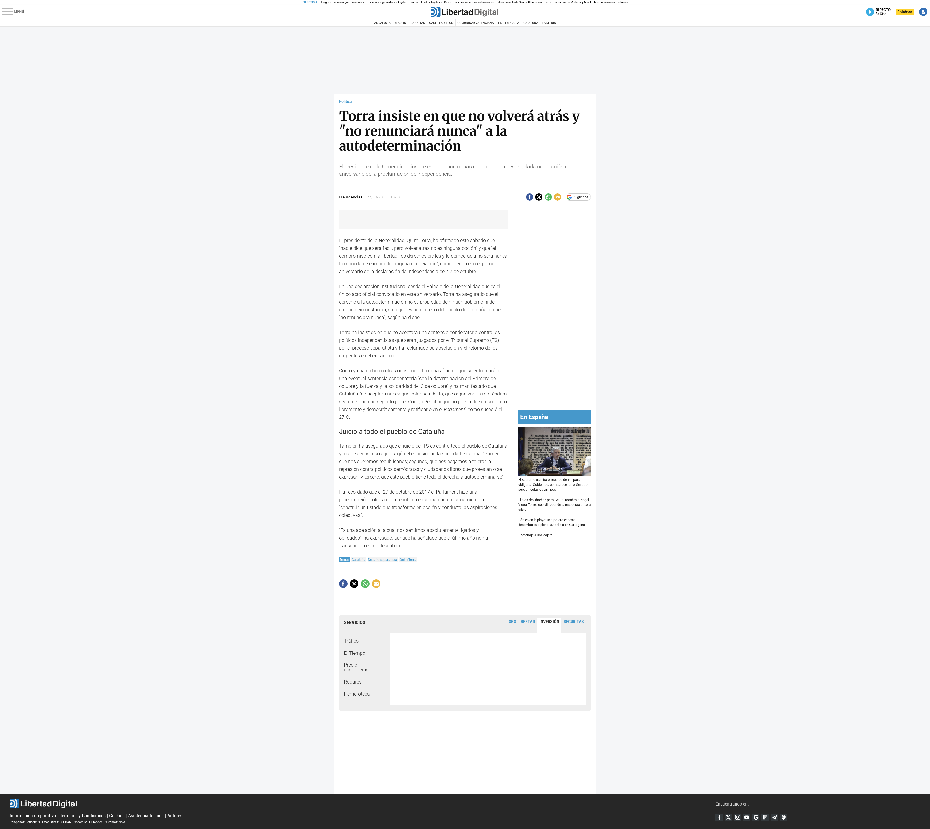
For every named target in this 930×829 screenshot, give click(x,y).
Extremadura (508, 23)
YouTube (746, 817)
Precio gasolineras (356, 667)
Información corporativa (33, 816)
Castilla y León (441, 23)
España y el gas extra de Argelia (387, 2)
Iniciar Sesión (923, 12)
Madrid (400, 23)
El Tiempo (354, 653)
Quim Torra (408, 560)
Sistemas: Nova (115, 822)
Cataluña (530, 23)
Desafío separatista (382, 560)
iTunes (783, 817)
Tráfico (351, 641)
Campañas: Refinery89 (25, 822)
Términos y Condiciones (83, 816)
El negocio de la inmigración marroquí (342, 2)
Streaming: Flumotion (88, 822)
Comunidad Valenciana (475, 23)
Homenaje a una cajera (535, 535)
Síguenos (581, 197)
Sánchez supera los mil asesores (473, 2)
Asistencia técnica (146, 816)
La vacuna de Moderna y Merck (573, 2)
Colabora (904, 11)
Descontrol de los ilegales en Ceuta (430, 2)
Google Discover (756, 817)
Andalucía (382, 23)
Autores (174, 816)
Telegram (774, 817)
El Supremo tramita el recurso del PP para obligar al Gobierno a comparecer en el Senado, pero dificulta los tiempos (553, 485)
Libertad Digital (362, 803)
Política (549, 23)
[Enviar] (548, 197)
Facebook (719, 817)
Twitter (728, 817)
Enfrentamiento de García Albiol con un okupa (523, 2)
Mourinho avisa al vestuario (611, 2)
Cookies (116, 816)
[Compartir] (529, 197)
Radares (353, 682)
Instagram (737, 817)
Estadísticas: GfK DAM (57, 822)
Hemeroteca (357, 694)
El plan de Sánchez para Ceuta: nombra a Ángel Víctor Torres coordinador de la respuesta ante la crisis (554, 505)
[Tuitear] (538, 197)
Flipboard (765, 817)
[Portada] (464, 12)
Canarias (418, 23)
